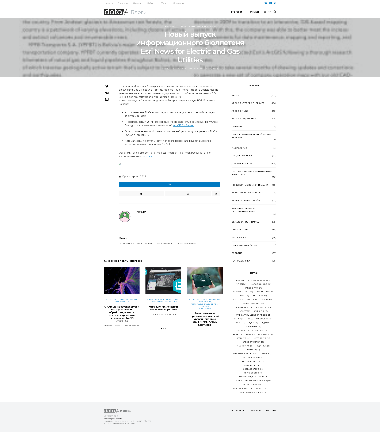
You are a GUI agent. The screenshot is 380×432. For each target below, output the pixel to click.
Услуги (164, 3)
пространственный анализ (254, 380)
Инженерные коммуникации (203, 26)
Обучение (254, 326)
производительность (253, 377)
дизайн (254, 350)
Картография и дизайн (246, 200)
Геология (237, 126)
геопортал (245, 346)
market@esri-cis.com (113, 418)
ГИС (241, 323)
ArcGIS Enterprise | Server (175, 26)
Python (268, 299)
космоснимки (254, 357)
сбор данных (243, 388)
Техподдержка (122, 302)
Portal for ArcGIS (246, 299)
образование (253, 369)
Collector (266, 292)
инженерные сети (246, 353)
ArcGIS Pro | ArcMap (244, 118)
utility (149, 243)
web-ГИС (261, 311)
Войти (267, 12)
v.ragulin (171, 314)
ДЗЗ (266, 323)
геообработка (254, 342)
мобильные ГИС (253, 361)
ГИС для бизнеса (242, 155)
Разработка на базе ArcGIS (254, 330)
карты (268, 353)
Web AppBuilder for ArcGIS (253, 315)
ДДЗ (254, 323)
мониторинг (254, 365)
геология (263, 338)
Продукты (123, 3)
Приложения (171, 302)
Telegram (255, 410)
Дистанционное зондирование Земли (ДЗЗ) (252, 172)
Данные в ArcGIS (242, 163)
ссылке (147, 156)
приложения (253, 373)
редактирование (254, 384)
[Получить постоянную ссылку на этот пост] (169, 184)
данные (264, 346)
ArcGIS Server (127, 243)
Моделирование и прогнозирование (243, 209)
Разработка (239, 237)
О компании (179, 3)
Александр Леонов (130, 326)
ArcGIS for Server (183, 125)
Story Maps (244, 307)
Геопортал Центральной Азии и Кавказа (251, 135)
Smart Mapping (254, 303)
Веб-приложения (165, 243)
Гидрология (239, 148)
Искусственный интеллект (248, 192)
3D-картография (259, 280)
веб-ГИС (244, 338)
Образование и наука (245, 222)
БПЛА (239, 319)
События (151, 3)
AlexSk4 (215, 69)
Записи (254, 12)
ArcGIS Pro (254, 288)
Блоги (139, 12)
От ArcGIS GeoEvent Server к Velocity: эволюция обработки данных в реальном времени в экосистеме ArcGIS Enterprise (121, 313)
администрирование (260, 334)
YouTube (271, 410)
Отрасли (137, 3)
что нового (265, 388)
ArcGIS (108, 300)
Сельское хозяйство (244, 245)
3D (240, 280)
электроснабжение (187, 243)
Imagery (260, 295)
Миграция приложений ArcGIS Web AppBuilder (163, 308)
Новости (108, 3)
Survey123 (264, 307)
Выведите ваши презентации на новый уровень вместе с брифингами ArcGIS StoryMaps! (205, 319)
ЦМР (238, 334)
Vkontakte (237, 410)
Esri (140, 243)
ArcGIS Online (157, 302)
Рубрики (236, 12)
